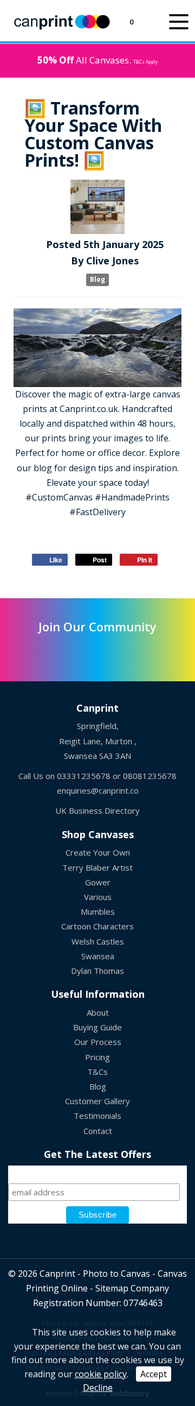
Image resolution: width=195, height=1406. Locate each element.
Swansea (97, 956)
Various (98, 896)
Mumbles (98, 911)
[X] (44, 651)
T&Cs (97, 1071)
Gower (97, 882)
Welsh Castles (98, 941)
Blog (97, 279)
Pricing (97, 1057)
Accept (153, 1374)
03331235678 (83, 775)
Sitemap (111, 1288)
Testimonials (97, 1115)
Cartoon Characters (97, 926)
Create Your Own (98, 852)
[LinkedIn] (71, 651)
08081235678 (150, 775)
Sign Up (97, 1170)
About (98, 1012)
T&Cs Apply (145, 62)
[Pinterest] (98, 651)
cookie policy (101, 1374)
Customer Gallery (97, 1100)
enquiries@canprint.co (98, 790)
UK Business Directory (97, 810)
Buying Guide (97, 1027)
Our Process (97, 1041)
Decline (98, 1388)
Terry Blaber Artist (97, 867)
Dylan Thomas (97, 970)
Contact (97, 1130)
